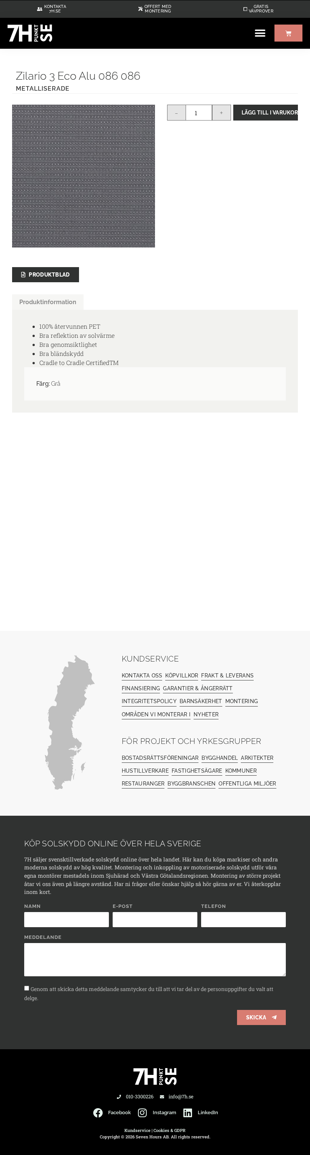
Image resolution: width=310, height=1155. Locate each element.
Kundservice (137, 1130)
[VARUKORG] (288, 33)
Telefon (213, 906)
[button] (259, 33)
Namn (32, 906)
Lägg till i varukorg (270, 112)
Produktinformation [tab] (47, 302)
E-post (123, 906)
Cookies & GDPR (169, 1130)
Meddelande (43, 937)
